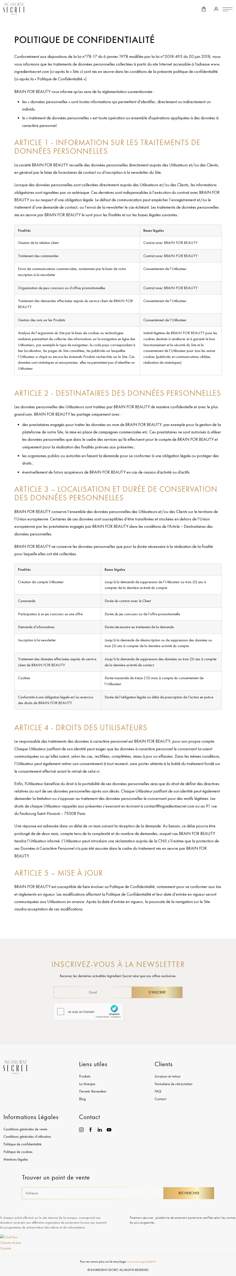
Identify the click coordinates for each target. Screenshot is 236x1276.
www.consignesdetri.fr (141, 1262)
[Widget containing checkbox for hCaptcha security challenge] (88, 1011)
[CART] (203, 9)
